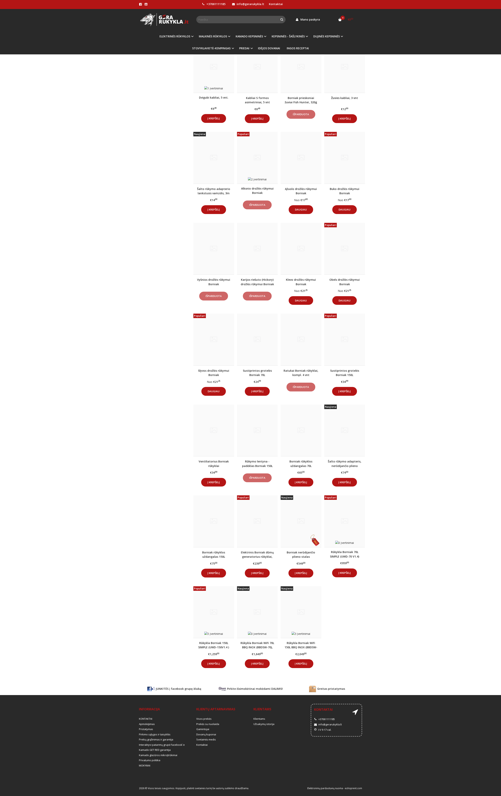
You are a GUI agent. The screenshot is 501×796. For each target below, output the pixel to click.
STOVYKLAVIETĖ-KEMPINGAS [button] (211, 48)
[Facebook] (140, 4)
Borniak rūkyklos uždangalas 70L (300, 464)
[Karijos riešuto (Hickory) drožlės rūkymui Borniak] (257, 248)
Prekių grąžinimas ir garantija (156, 739)
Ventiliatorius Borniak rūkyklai (214, 464)
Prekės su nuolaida (207, 724)
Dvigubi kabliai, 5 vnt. (213, 97)
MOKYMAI (144, 765)
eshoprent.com (353, 788)
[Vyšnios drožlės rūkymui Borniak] (213, 248)
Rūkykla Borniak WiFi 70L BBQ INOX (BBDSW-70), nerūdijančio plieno (257, 645)
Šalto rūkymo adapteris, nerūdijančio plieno (344, 464)
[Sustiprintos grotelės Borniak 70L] (257, 339)
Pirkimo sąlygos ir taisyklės (154, 734)
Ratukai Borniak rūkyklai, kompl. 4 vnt (301, 373)
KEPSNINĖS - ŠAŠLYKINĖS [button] (288, 36)
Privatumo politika (149, 760)
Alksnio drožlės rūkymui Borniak (257, 191)
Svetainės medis (206, 739)
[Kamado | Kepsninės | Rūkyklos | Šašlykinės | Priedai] (164, 19)
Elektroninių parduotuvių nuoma (325, 788)
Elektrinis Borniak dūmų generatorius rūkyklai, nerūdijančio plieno (257, 554)
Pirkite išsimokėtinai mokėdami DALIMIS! (254, 689)
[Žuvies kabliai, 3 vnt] (344, 67)
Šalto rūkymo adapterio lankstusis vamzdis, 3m (213, 191)
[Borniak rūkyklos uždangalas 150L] (213, 521)
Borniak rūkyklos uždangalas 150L (213, 554)
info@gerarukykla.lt (250, 4)
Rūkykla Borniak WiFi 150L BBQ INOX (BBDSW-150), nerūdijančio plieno (301, 645)
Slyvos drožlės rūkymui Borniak (213, 373)
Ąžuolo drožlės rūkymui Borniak (301, 191)
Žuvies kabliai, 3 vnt (344, 98)
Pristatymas (146, 729)
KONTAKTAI (145, 718)
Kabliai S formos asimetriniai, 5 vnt (257, 100)
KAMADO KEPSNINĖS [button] (249, 36)
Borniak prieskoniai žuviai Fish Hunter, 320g (301, 100)
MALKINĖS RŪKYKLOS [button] (213, 36)
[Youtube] (146, 4)
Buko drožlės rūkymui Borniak (344, 191)
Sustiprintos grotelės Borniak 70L (257, 373)
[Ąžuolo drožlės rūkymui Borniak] (301, 157)
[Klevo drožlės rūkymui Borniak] (301, 248)
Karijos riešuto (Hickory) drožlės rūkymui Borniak (257, 282)
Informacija (149, 709)
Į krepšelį (213, 118)
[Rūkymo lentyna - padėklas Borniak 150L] (257, 430)
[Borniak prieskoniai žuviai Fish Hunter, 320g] (301, 67)
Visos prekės (204, 718)
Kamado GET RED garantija (155, 750)
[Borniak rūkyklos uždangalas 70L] (301, 430)
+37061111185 (215, 4)
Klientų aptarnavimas (215, 709)
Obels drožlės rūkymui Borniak (344, 282)
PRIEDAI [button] (244, 48)
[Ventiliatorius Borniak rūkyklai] (213, 430)
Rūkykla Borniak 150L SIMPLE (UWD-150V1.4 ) (213, 645)
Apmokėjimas (147, 724)
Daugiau (301, 209)
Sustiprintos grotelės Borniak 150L (344, 373)
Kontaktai (276, 4)
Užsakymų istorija (263, 724)
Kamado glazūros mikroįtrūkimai (158, 755)
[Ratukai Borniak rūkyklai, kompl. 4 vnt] (301, 339)
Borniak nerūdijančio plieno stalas (301, 554)
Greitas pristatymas (330, 689)
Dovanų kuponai (206, 734)
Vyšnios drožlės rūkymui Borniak (213, 282)
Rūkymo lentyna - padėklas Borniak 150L (257, 464)
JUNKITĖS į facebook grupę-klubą (178, 689)
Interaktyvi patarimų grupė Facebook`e (162, 745)
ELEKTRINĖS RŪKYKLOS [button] (174, 36)
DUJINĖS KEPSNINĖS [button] (326, 36)
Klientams (262, 709)
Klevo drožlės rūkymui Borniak (301, 282)
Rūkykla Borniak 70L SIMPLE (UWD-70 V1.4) (344, 554)
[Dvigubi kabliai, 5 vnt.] (213, 67)
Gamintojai (202, 729)
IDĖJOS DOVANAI (269, 48)
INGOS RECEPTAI (298, 48)
